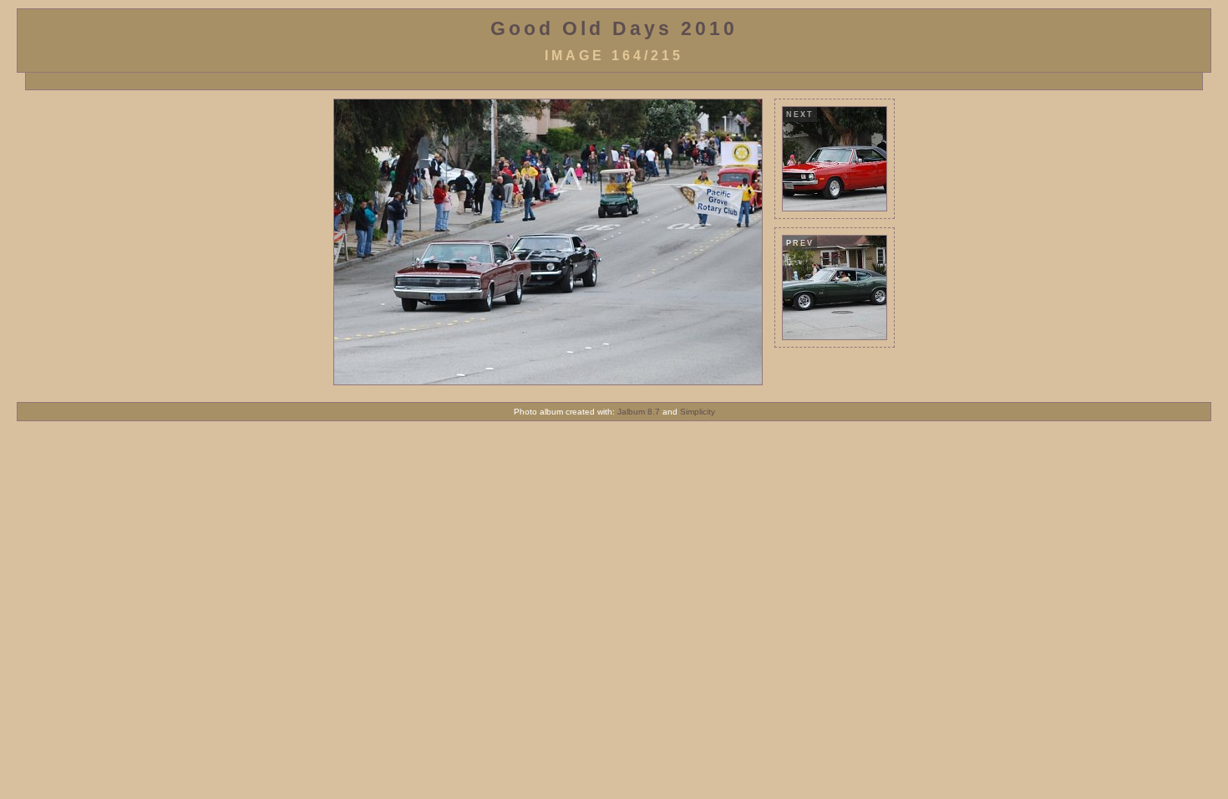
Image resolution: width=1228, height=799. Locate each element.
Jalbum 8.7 (638, 411)
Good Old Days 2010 (614, 28)
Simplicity (697, 411)
